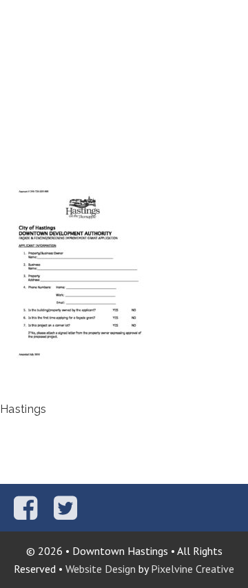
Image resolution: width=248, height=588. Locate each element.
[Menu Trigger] (229, 19)
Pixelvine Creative (192, 569)
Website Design (100, 569)
